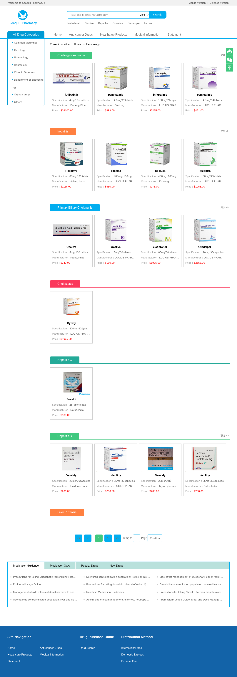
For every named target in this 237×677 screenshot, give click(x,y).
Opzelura (118, 23)
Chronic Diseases (24, 72)
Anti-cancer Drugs (81, 34)
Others (18, 101)
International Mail (131, 647)
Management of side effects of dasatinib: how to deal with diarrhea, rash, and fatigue (47, 591)
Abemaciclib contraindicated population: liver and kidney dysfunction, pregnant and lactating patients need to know (47, 599)
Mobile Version (197, 2)
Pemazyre (134, 23)
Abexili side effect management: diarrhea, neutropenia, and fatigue (120, 599)
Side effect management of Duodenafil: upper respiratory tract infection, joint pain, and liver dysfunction (193, 576)
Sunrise (89, 23)
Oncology (19, 50)
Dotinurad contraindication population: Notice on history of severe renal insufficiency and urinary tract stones (120, 576)
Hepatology (20, 64)
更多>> (225, 54)
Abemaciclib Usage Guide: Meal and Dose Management (192, 599)
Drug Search (87, 647)
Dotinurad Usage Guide (27, 584)
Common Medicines (25, 42)
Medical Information (147, 34)
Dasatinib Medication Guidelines (105, 591)
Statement (174, 34)
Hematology (21, 57)
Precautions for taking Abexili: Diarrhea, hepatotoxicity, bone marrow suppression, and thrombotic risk (193, 591)
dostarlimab (73, 23)
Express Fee (129, 661)
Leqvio (148, 23)
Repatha (103, 23)
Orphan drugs (22, 94)
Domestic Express (132, 654)
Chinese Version (219, 2)
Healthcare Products (113, 34)
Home (58, 34)
